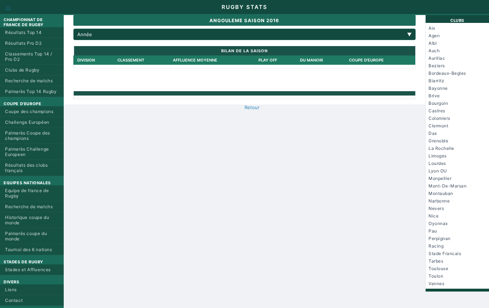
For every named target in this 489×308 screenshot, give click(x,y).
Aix (432, 28)
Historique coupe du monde (27, 220)
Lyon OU (438, 170)
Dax (433, 133)
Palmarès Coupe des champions (27, 135)
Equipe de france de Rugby (27, 193)
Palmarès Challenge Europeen (27, 151)
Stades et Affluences (28, 269)
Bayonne (438, 88)
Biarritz (436, 80)
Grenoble (438, 140)
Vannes (436, 283)
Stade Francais (445, 253)
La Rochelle (441, 148)
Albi (433, 43)
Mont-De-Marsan (447, 186)
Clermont (438, 125)
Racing (436, 246)
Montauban (441, 193)
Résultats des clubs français (26, 167)
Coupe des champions (29, 111)
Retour (252, 107)
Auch (434, 50)
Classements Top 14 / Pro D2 (28, 56)
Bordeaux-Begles (447, 73)
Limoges (438, 155)
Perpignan (440, 238)
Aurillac (437, 58)
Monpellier (440, 178)
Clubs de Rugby (22, 70)
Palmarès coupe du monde (26, 236)
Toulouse (438, 268)
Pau (433, 231)
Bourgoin (438, 103)
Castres (437, 110)
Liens (11, 289)
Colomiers (439, 118)
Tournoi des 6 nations (28, 249)
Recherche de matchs (29, 80)
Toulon (436, 276)
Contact (14, 300)
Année (244, 34)
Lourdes (437, 163)
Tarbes (436, 261)
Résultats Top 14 (23, 32)
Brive (434, 95)
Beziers (437, 65)
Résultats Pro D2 (23, 43)
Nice (434, 216)
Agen (434, 35)
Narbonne (439, 201)
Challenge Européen (27, 122)
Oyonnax (438, 223)
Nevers (436, 208)
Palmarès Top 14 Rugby (31, 91)
